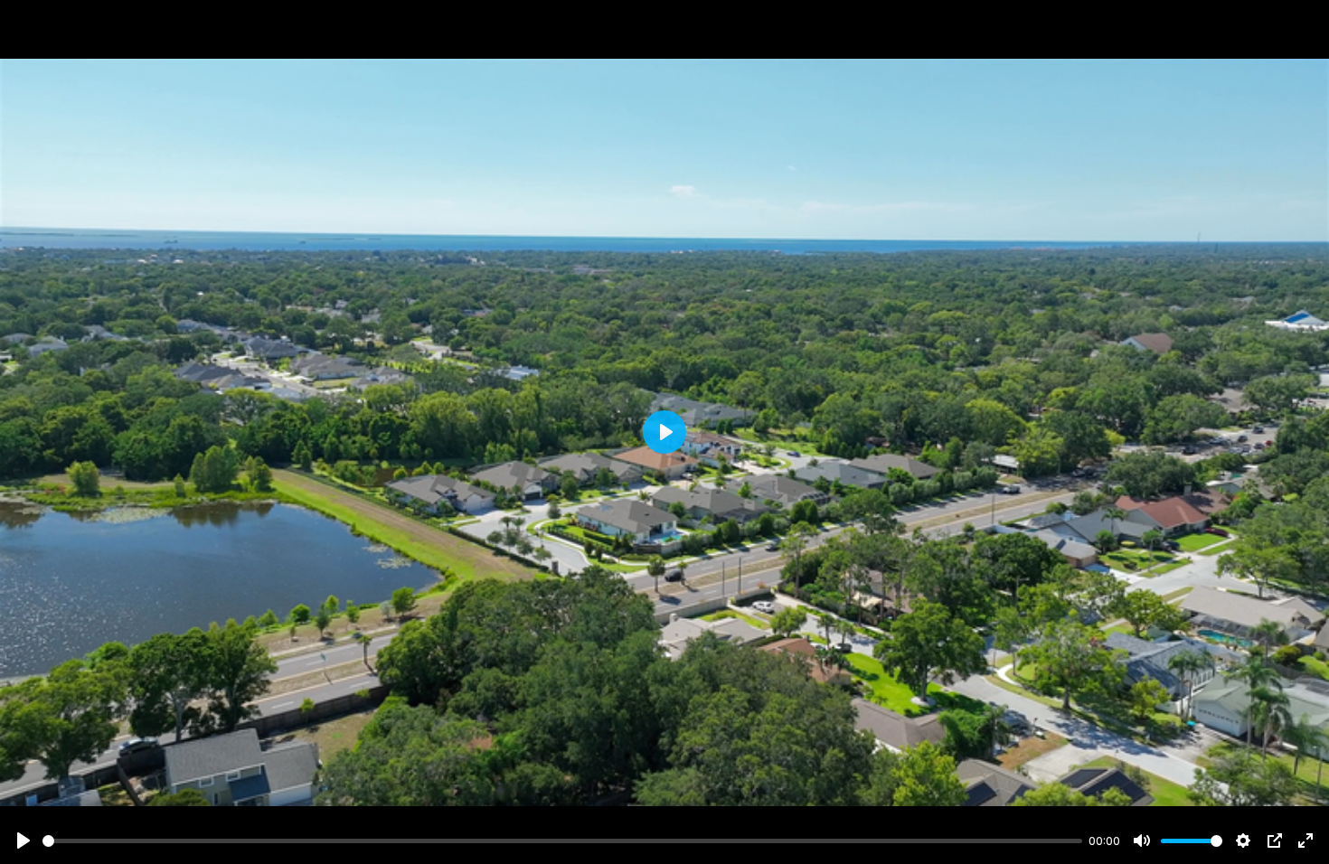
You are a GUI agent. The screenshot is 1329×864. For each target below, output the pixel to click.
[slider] (562, 841)
